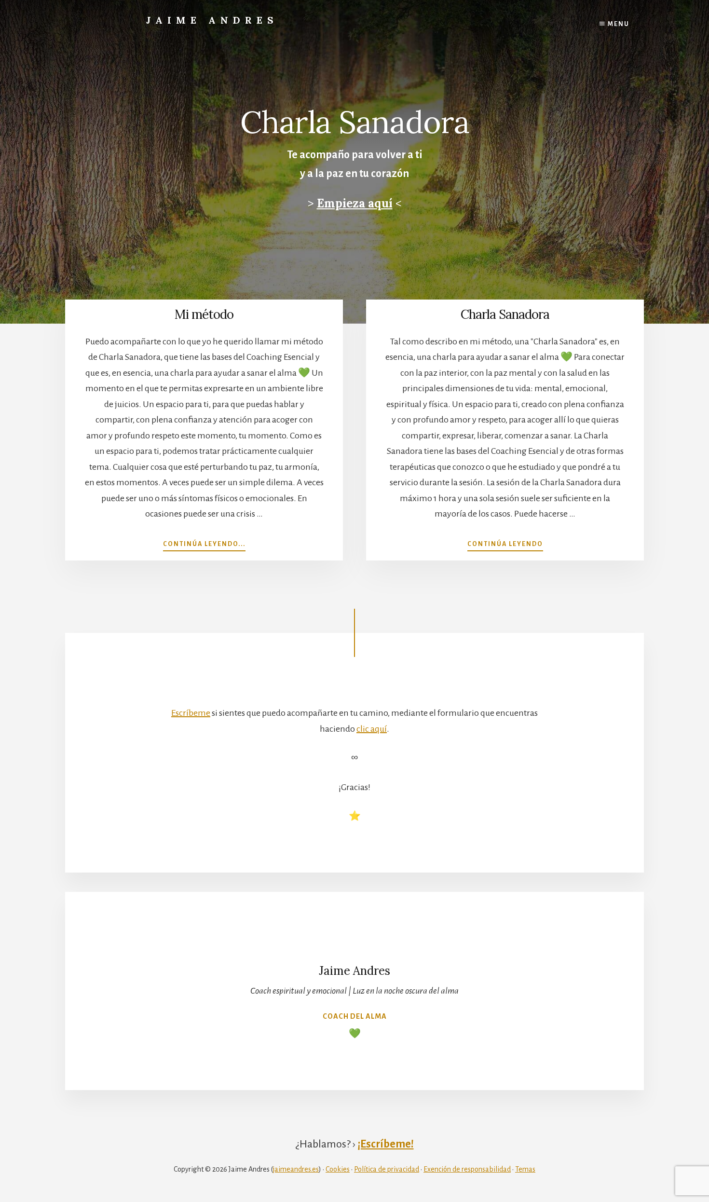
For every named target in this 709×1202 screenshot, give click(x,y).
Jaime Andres (212, 20)
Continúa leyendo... (204, 544)
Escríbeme (190, 713)
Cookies (338, 1169)
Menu (617, 24)
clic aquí (371, 729)
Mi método (204, 314)
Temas (525, 1169)
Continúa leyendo (505, 544)
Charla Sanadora (505, 314)
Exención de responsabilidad (467, 1169)
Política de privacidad (386, 1169)
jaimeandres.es (296, 1169)
